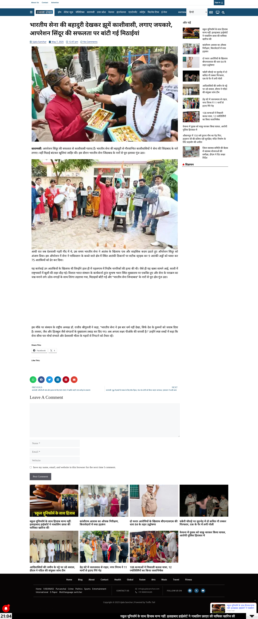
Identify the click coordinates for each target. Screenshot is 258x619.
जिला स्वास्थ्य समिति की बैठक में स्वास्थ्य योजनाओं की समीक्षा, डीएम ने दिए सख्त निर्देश (215, 152)
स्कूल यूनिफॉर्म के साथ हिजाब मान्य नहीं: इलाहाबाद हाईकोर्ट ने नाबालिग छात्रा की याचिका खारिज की (215, 34)
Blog (80, 579)
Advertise (55, 2)
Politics (78, 589)
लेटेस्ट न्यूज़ (68, 12)
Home (69, 579)
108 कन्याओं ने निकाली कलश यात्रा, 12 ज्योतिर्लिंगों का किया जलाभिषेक (214, 116)
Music (164, 579)
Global (130, 579)
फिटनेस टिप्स (153, 12)
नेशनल (111, 12)
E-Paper (53, 592)
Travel (176, 579)
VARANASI (48, 589)
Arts (153, 579)
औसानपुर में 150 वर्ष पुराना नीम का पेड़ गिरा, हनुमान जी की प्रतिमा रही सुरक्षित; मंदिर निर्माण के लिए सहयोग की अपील (204, 139)
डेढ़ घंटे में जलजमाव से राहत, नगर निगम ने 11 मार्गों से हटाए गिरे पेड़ (214, 102)
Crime (71, 589)
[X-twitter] (196, 590)
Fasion (142, 579)
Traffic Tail (150, 602)
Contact (45, 2)
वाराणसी (91, 12)
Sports (87, 589)
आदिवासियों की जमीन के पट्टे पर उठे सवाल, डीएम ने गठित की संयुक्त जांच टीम (214, 89)
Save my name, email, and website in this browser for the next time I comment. (74, 467)
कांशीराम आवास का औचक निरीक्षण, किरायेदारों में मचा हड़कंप (214, 48)
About (92, 579)
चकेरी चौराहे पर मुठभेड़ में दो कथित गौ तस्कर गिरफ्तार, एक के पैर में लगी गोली (214, 75)
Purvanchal (61, 589)
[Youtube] (203, 590)
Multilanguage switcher (70, 592)
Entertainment (99, 589)
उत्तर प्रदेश (101, 12)
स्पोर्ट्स (142, 12)
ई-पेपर (164, 12)
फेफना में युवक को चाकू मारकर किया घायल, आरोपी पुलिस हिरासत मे (203, 533)
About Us (35, 2)
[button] (223, 12)
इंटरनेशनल (121, 12)
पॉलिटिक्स (80, 12)
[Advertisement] (105, 304)
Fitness (188, 579)
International (42, 592)
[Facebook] (190, 590)
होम (59, 12)
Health (117, 579)
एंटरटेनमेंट (132, 12)
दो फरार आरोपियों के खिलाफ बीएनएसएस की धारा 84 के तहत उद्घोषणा (215, 62)
